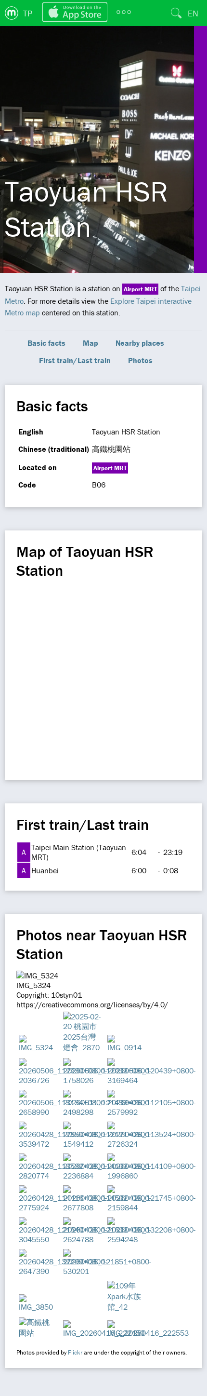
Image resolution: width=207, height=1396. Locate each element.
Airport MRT (140, 289)
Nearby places (140, 343)
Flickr (75, 1352)
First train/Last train (75, 360)
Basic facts (46, 343)
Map (90, 343)
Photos (140, 360)
